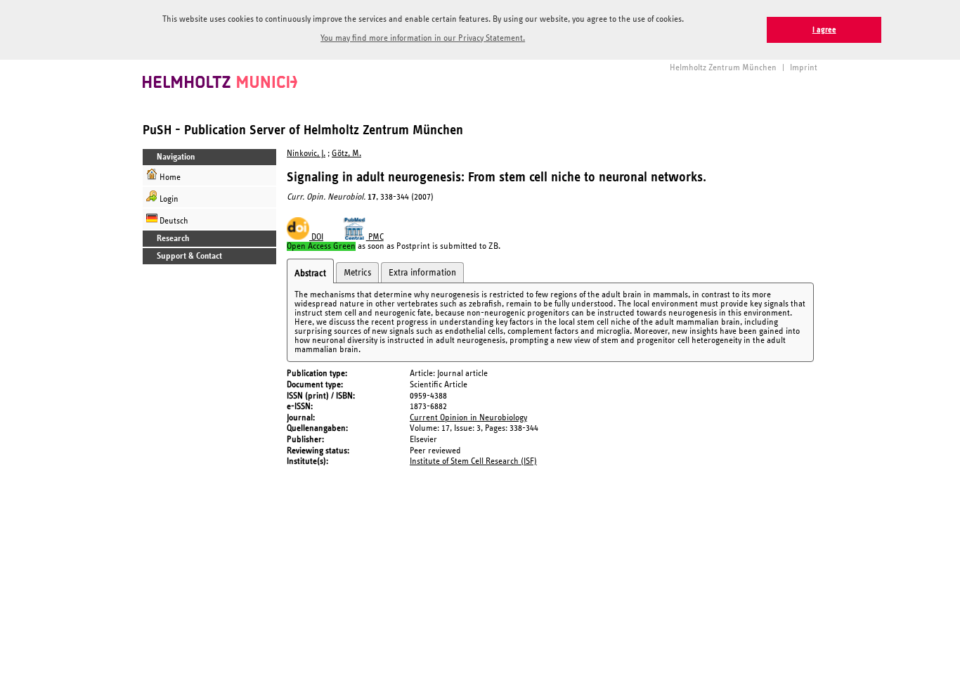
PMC (375, 237)
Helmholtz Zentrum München (723, 67)
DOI (316, 237)
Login (168, 199)
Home (169, 177)
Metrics (357, 273)
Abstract (310, 273)
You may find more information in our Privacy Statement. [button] (422, 38)
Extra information (422, 273)
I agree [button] (824, 30)
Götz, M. (346, 153)
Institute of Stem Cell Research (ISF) (473, 461)
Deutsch (172, 221)
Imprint (803, 67)
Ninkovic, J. (306, 153)
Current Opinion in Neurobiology (468, 417)
